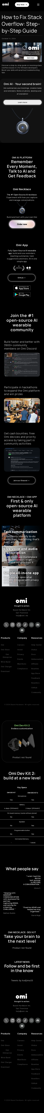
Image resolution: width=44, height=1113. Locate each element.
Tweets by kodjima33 (22, 980)
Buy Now (20, 5)
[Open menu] (38, 5)
